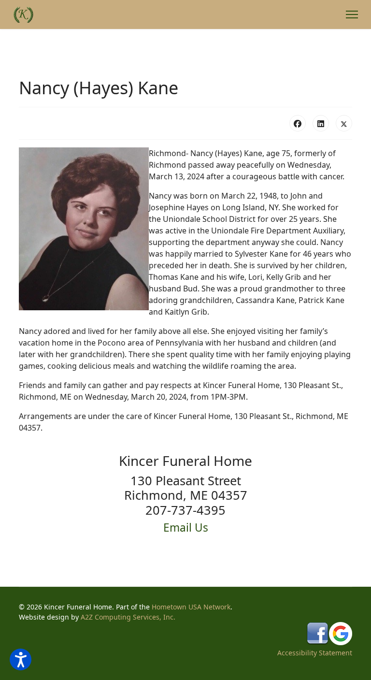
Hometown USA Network (191, 606)
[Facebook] (297, 123)
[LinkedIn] (321, 123)
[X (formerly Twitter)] (344, 123)
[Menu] (352, 14)
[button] (20, 659)
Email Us (185, 527)
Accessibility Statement (314, 652)
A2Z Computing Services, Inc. (128, 617)
